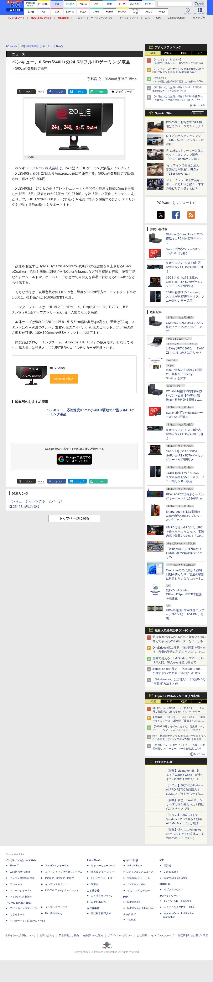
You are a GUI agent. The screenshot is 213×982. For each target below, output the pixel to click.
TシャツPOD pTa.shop (177, 900)
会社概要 (142, 935)
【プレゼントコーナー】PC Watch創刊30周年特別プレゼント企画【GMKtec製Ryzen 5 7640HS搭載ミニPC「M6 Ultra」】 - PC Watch (179, 72)
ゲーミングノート (129, 17)
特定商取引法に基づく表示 (193, 935)
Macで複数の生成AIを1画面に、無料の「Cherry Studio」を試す (184, 374)
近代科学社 (93, 908)
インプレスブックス (56, 907)
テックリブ (129, 914)
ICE (162, 860)
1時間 (153, 53)
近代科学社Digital (101, 913)
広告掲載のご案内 (69, 935)
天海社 (167, 865)
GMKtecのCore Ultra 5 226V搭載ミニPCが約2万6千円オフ (184, 238)
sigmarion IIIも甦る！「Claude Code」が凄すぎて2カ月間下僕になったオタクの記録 (178, 673)
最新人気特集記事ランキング (174, 630)
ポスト (29, 92)
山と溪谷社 (93, 890)
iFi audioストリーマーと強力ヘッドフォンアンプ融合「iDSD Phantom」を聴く (184, 154)
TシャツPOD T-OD (102, 878)
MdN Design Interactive (140, 908)
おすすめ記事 (163, 762)
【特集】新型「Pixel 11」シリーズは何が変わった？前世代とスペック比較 (185, 804)
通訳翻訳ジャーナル (138, 878)
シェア (59, 92)
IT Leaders (16, 884)
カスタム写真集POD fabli (179, 907)
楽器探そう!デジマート (103, 871)
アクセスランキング (168, 47)
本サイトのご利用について (20, 935)
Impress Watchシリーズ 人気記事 (177, 696)
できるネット (17, 914)
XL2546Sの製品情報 (24, 506)
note (101, 92)
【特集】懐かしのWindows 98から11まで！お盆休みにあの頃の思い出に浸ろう (185, 834)
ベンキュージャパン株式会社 (36, 168)
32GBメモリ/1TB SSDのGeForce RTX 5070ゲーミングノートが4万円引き (184, 281)
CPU (159, 17)
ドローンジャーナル (21, 890)
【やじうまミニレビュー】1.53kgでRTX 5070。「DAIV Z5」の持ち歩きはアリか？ (179, 63)
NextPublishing (53, 913)
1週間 (184, 53)
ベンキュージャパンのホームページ (35, 501)
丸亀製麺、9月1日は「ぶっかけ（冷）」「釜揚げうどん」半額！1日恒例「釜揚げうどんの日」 (178, 721)
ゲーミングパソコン (102, 17)
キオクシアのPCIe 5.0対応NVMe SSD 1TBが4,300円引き (184, 267)
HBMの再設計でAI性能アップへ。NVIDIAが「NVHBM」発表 (185, 614)
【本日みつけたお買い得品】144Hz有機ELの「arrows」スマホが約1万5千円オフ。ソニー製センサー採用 (179, 100)
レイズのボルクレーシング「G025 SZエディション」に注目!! (185, 140)
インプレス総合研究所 (22, 878)
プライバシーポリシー (120, 935)
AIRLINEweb (134, 865)
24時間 (168, 53)
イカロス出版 (130, 860)
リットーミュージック (103, 865)
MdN (126, 896)
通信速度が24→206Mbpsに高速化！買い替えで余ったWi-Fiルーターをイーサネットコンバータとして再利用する (179, 641)
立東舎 (94, 884)
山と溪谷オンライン (102, 895)
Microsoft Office (176, 17)
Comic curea (171, 871)
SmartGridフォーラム (57, 865)
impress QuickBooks (175, 878)
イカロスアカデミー (138, 890)
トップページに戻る (74, 518)
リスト (41, 92)
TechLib (131, 919)
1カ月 (199, 53)
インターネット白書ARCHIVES (27, 920)
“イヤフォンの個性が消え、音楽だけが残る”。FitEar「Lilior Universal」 (184, 169)
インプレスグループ (162, 935)
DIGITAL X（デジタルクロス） (62, 890)
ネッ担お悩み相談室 (21, 896)
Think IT (14, 865)
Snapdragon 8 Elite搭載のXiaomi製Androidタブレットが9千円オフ (184, 516)
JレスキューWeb (136, 884)
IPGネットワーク (169, 895)
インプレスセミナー (56, 884)
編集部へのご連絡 (93, 935)
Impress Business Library (59, 878)
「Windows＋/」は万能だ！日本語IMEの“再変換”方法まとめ (184, 553)
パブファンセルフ (174, 889)
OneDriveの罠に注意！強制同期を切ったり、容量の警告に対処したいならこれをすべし (179, 652)
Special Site (163, 113)
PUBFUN (165, 884)
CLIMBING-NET (100, 902)
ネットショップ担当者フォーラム (64, 871)
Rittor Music (94, 860)
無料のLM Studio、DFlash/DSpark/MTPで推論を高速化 (184, 594)
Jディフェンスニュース (140, 871)
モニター (80, 17)
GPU (147, 17)
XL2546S (57, 368)
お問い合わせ (47, 935)
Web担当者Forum (20, 871)
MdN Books (133, 902)
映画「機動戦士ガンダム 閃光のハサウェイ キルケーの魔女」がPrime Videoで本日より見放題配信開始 (179, 739)
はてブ (80, 92)
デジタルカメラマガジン (23, 908)
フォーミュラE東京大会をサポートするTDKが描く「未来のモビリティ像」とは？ (185, 184)
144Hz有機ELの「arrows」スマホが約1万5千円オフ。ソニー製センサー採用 (185, 296)
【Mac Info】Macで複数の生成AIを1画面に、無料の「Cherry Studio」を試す (179, 81)
